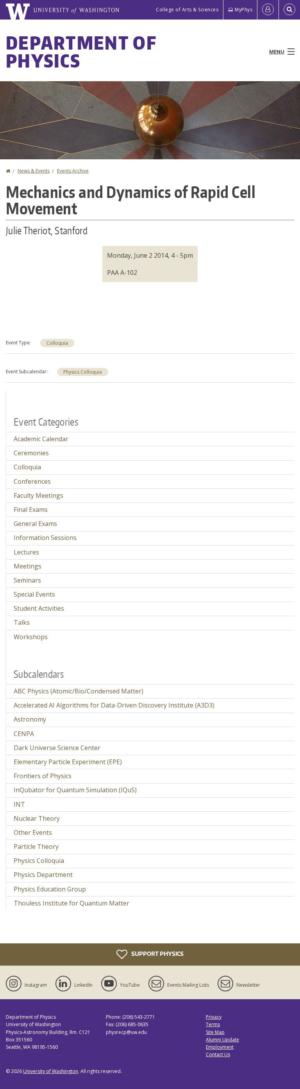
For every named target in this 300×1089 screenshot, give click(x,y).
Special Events (34, 594)
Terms (213, 1024)
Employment (220, 1047)
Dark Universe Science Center (57, 747)
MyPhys (243, 9)
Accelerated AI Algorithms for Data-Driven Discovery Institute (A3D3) (114, 705)
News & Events (34, 171)
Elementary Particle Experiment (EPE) (68, 761)
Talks (22, 622)
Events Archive (73, 171)
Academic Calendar (41, 439)
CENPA (24, 733)
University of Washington (50, 1071)
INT (19, 804)
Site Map (215, 1032)
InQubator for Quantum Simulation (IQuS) (75, 790)
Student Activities (39, 608)
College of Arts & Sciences (187, 9)
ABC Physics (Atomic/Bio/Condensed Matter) (78, 691)
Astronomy (30, 719)
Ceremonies (31, 453)
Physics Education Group (50, 889)
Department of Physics (81, 52)
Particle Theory (36, 846)
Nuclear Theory (37, 818)
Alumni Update (222, 1039)
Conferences (32, 481)
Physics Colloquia (82, 372)
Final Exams (31, 509)
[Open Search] (289, 10)
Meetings (27, 566)
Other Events (33, 832)
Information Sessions (45, 537)
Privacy (213, 1017)
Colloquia (57, 343)
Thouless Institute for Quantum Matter (71, 903)
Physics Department (43, 874)
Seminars (27, 580)
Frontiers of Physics (42, 776)
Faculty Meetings (38, 495)
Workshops (31, 637)
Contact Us (218, 1054)
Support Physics (157, 953)
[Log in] (268, 10)
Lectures (26, 552)
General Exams (35, 523)
